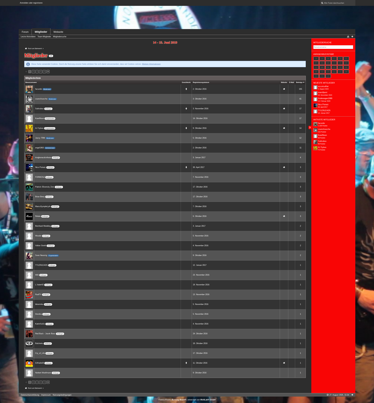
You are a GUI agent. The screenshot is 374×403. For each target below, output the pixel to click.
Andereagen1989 (325, 98)
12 (300, 138)
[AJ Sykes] (29, 128)
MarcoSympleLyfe (43, 206)
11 (300, 148)
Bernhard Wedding (43, 226)
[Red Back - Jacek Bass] (29, 333)
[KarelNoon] (29, 118)
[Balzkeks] (29, 343)
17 (300, 108)
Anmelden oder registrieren (31, 3)
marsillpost (322, 92)
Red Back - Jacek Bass (45, 333)
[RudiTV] (29, 294)
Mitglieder (41, 31)
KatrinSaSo (40, 324)
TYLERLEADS (41, 265)
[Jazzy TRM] (29, 138)
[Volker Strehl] (29, 245)
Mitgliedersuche (322, 42)
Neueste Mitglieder (324, 83)
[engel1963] (29, 148)
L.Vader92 (39, 285)
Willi (37, 275)
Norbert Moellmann (43, 373)
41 (300, 99)
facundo (38, 89)
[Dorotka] (29, 314)
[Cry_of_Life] (29, 353)
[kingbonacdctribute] (29, 157)
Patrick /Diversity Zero (44, 187)
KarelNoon (39, 118)
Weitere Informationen (151, 64)
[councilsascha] (29, 99)
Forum (25, 32)
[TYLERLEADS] (29, 265)
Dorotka (38, 314)
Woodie (38, 236)
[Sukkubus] (29, 108)
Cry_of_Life (40, 353)
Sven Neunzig (41, 255)
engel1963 (39, 148)
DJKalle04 (39, 363)
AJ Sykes (39, 128)
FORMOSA (40, 177)
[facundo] (29, 89)
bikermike (39, 304)
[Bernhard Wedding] (29, 226)
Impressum (46, 395)
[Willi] (29, 275)
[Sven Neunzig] (29, 255)
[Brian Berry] (29, 197)
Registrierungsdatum (201, 82)
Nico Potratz (40, 167)
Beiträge (299, 82)
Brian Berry (40, 197)
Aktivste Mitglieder (324, 120)
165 (300, 89)
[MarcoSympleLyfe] (29, 206)
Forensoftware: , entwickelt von (187, 400)
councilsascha (41, 99)
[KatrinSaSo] (29, 324)
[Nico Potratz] (29, 167)
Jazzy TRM (40, 138)
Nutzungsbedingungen (62, 395)
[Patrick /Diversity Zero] (29, 187)
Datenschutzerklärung (30, 395)
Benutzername (31, 82)
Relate (38, 216)
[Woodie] (29, 236)
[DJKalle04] (29, 363)
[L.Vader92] (29, 285)
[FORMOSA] (29, 177)
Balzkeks (39, 343)
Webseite (58, 32)
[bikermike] (29, 304)
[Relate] (29, 216)
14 (300, 128)
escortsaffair (323, 86)
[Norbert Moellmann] (29, 373)
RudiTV (38, 294)
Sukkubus (39, 108)
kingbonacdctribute (43, 157)
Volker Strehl (40, 245)
